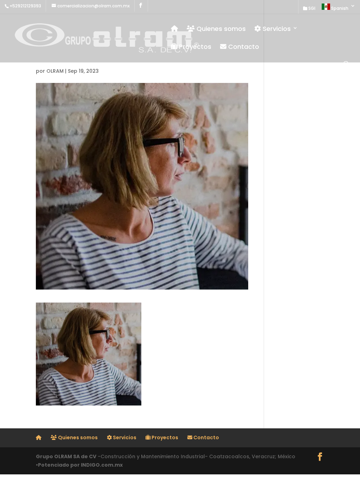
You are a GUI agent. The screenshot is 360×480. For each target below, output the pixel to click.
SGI (311, 8)
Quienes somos (220, 29)
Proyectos (194, 47)
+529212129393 (25, 6)
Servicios (276, 29)
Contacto (242, 47)
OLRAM (55, 70)
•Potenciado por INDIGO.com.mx (79, 464)
